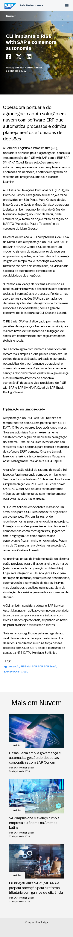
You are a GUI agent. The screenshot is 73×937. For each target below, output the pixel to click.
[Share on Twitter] (19, 57)
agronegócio (11, 666)
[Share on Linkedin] (29, 57)
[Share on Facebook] (8, 57)
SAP (40, 666)
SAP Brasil (50, 666)
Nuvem (11, 16)
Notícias (10, 67)
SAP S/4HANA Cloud (16, 671)
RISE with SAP (29, 666)
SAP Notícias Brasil (31, 67)
